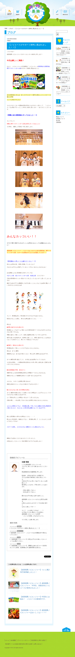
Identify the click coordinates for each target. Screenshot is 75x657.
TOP (6, 28)
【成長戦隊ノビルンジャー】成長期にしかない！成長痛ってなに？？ (63, 70)
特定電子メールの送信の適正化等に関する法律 (18, 644)
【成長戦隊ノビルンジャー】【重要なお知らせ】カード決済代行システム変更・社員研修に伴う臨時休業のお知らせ (28, 546)
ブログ (11, 28)
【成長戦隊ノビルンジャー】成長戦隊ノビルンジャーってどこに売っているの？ (63, 89)
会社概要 (13, 640)
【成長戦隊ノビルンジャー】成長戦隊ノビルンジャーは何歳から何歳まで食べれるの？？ (63, 51)
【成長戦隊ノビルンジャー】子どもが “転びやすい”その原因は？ (63, 79)
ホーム (7, 640)
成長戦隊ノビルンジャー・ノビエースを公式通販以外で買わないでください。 (28, 533)
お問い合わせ (37, 644)
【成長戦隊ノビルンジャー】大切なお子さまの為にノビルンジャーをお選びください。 (28, 540)
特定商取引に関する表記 (38, 640)
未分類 (18, 537)
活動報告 (19, 526)
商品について (20, 531)
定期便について (60, 118)
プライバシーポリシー (23, 640)
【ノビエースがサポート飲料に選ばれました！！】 (25, 528)
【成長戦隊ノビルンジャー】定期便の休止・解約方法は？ (63, 61)
